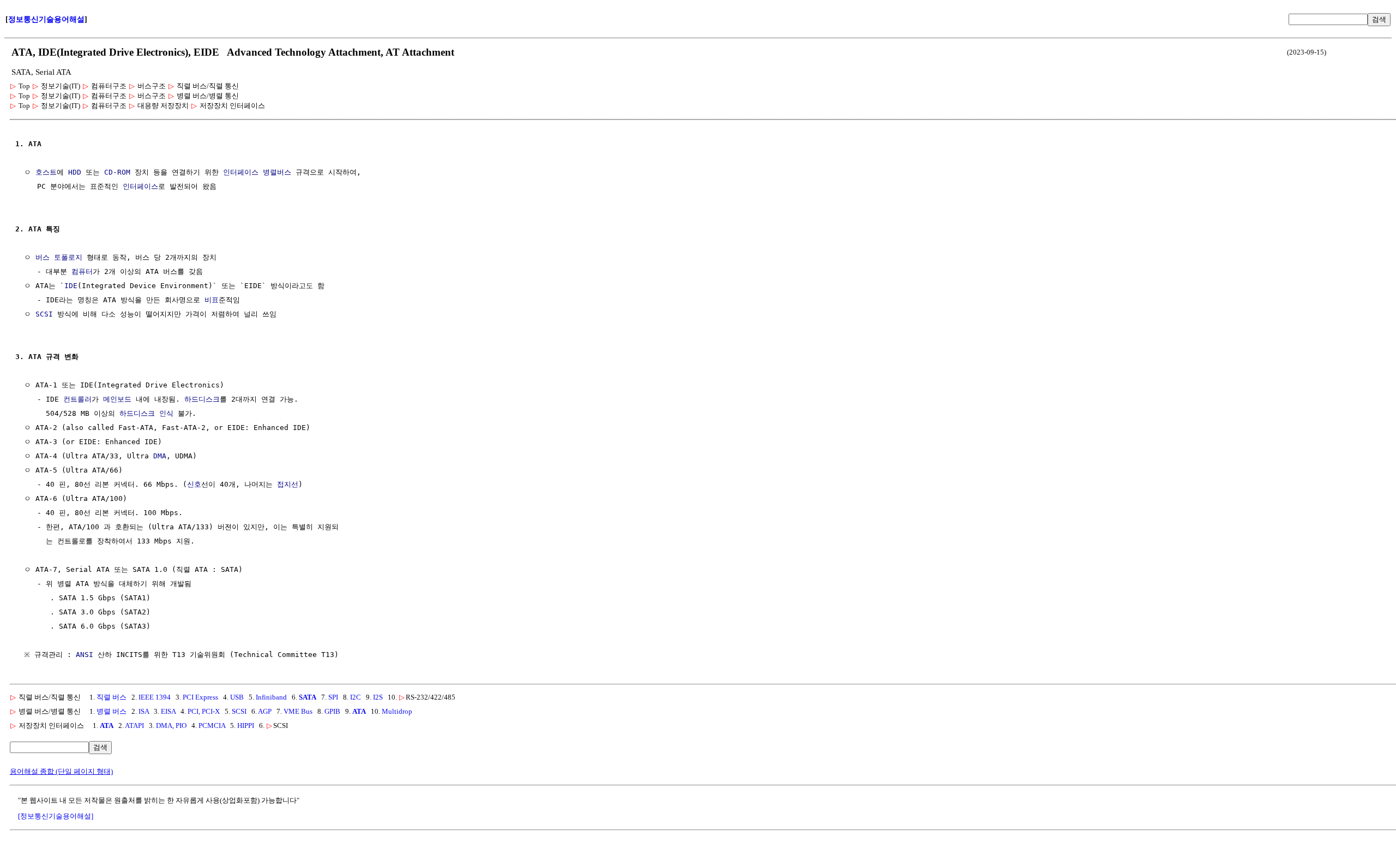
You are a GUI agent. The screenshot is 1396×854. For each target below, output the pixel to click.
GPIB (332, 711)
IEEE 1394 (155, 697)
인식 (166, 413)
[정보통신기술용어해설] (55, 816)
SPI (333, 697)
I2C (355, 697)
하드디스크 (202, 399)
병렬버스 (277, 172)
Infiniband (271, 697)
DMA (159, 456)
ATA (359, 711)
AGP (265, 711)
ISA (144, 711)
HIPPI (245, 725)
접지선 (287, 484)
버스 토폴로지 (58, 257)
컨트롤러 (77, 399)
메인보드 (117, 399)
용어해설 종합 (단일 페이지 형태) (61, 771)
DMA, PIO (171, 725)
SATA (307, 697)
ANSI (84, 654)
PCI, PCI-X (204, 711)
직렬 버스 (112, 697)
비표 (211, 300)
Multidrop (397, 711)
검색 (1379, 19)
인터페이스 (240, 172)
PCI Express (200, 697)
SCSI (44, 314)
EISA (168, 711)
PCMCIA (211, 725)
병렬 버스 (112, 711)
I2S (378, 697)
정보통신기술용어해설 (46, 19)
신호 (194, 484)
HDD (74, 172)
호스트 (46, 172)
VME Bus (298, 711)
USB (237, 697)
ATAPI (134, 725)
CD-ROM (117, 172)
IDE (70, 286)
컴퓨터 (82, 271)
